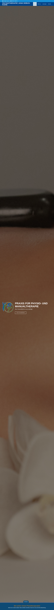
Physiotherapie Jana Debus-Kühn (16, 4)
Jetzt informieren (21, 312)
